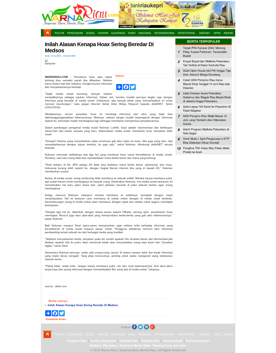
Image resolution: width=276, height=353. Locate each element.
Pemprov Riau (77, 341)
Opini (217, 33)
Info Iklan (179, 345)
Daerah (204, 33)
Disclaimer (110, 345)
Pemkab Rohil (173, 341)
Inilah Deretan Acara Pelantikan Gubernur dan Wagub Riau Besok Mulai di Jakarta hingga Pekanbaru (207, 97)
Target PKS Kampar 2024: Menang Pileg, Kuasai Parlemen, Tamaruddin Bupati (205, 52)
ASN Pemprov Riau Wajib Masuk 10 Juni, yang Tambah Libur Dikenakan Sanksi (205, 120)
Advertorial (186, 33)
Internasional (164, 33)
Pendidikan (75, 33)
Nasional (145, 33)
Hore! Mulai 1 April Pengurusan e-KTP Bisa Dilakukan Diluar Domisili (206, 140)
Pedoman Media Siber (135, 345)
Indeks (228, 33)
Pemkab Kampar (197, 341)
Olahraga (118, 33)
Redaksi (95, 345)
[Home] (47, 35)
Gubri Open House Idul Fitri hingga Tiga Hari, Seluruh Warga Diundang (207, 72)
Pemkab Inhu (150, 341)
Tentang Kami (162, 345)
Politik (59, 33)
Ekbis (132, 33)
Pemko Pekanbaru (103, 341)
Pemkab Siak (128, 341)
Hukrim (103, 33)
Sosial (90, 33)
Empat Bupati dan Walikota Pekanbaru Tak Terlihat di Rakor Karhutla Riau (206, 63)
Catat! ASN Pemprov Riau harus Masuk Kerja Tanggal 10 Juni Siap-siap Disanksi (206, 84)
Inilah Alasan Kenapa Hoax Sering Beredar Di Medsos (83, 305)
